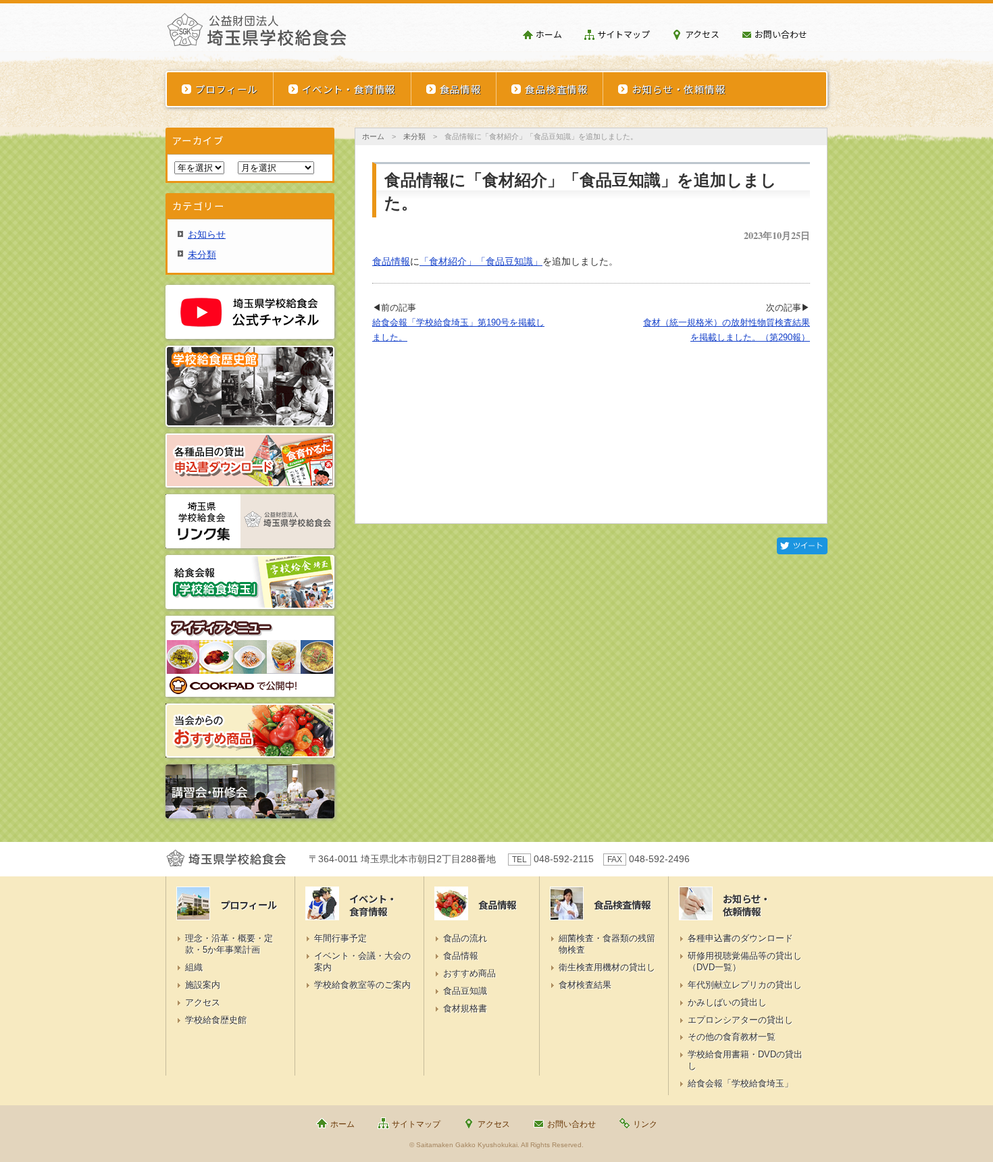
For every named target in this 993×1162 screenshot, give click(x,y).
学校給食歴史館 (216, 1020)
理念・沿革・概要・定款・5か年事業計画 (229, 944)
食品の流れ (465, 938)
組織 (194, 967)
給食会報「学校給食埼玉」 (740, 1083)
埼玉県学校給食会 (257, 35)
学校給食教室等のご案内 (362, 985)
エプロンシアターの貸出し (740, 1020)
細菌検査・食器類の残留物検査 (607, 944)
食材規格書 (465, 1008)
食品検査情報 (556, 89)
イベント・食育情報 (349, 89)
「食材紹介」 (447, 261)
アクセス (702, 34)
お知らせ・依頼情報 (678, 89)
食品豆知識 (465, 991)
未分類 (414, 136)
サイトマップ (623, 34)
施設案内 (202, 985)
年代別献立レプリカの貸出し (745, 985)
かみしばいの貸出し (727, 1002)
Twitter (802, 545)
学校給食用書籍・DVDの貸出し (745, 1060)
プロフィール (226, 89)
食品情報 (461, 89)
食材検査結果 (585, 985)
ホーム (549, 34)
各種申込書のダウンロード (740, 938)
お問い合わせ (781, 34)
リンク (645, 1124)
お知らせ (207, 234)
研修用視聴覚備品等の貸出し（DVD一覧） (745, 961)
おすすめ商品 (469, 973)
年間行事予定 (340, 938)
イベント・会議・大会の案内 (362, 961)
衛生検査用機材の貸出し (607, 967)
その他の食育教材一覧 (731, 1037)
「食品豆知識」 (509, 261)
